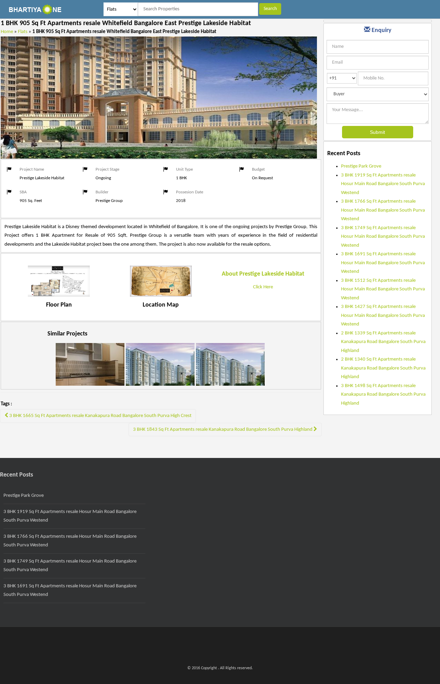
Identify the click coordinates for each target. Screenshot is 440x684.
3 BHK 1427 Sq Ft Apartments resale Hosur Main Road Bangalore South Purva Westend (383, 315)
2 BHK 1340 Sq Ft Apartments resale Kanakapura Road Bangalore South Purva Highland (383, 368)
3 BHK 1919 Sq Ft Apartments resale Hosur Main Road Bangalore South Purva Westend (383, 184)
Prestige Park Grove (361, 166)
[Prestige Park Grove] (90, 369)
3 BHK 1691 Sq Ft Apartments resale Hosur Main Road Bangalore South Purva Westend (383, 263)
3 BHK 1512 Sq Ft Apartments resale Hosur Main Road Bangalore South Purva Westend (383, 289)
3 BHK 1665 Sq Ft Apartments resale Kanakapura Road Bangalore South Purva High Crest (99, 415)
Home (7, 31)
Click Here (263, 287)
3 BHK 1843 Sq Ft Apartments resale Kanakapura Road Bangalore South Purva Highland (223, 429)
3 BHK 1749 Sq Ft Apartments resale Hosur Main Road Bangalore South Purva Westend (383, 236)
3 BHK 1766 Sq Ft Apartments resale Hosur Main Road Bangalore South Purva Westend (383, 210)
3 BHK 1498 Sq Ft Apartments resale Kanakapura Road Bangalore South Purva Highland (383, 394)
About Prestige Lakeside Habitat (263, 274)
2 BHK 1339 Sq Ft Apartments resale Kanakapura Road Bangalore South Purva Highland (383, 342)
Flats (23, 31)
